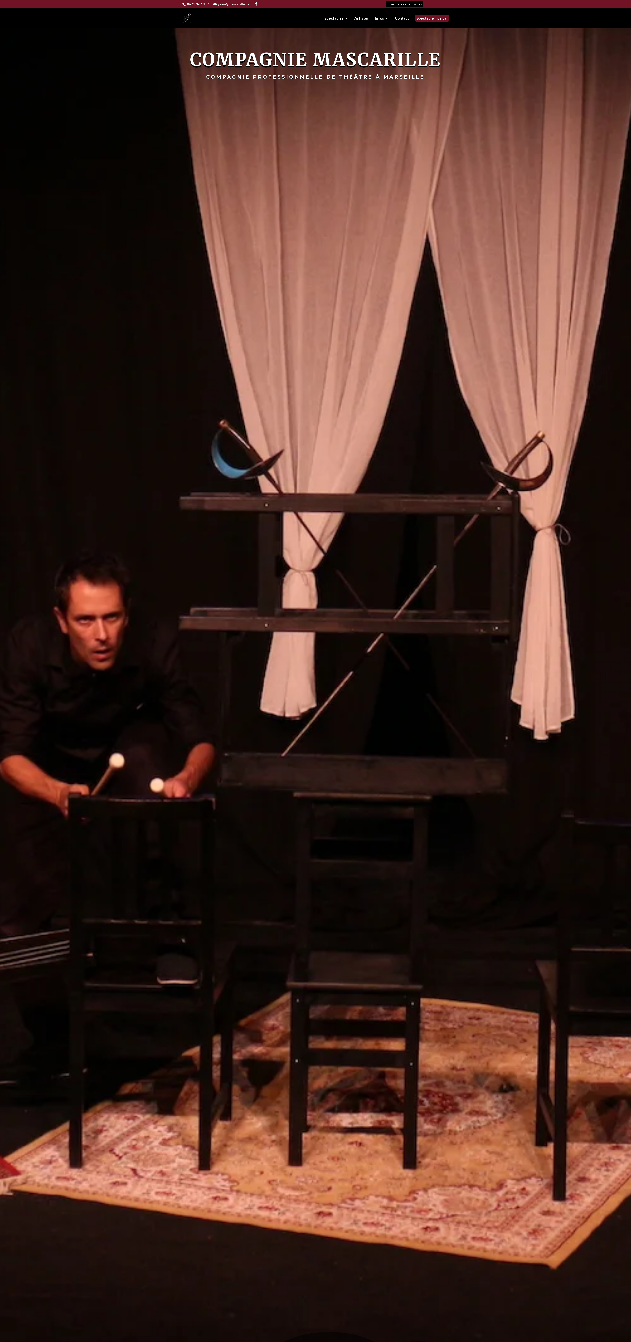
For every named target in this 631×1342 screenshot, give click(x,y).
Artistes (361, 18)
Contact (402, 18)
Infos (379, 18)
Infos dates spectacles (404, 4)
